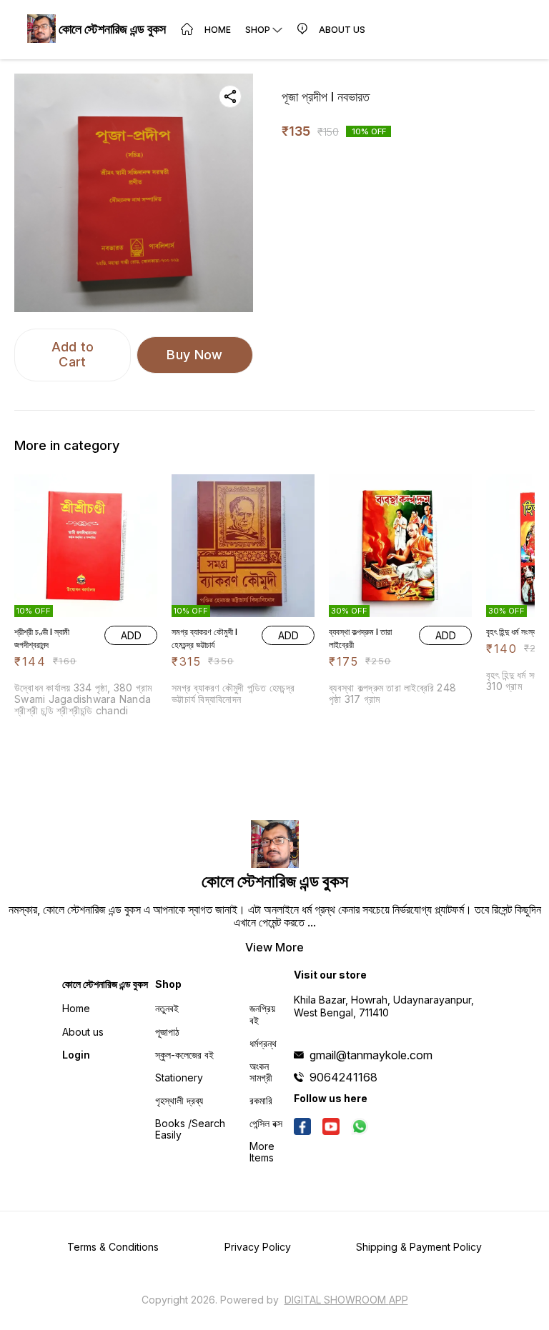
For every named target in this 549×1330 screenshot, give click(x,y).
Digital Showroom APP (346, 1300)
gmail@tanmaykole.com (371, 1055)
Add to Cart (72, 354)
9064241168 (343, 1077)
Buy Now (194, 354)
